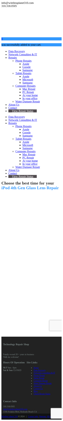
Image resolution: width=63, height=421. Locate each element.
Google (26, 67)
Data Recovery (16, 51)
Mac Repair (28, 88)
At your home (30, 95)
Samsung (27, 70)
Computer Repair (41, 381)
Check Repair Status (42, 394)
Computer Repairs (25, 85)
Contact (12, 107)
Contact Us (38, 388)
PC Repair (28, 92)
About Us (13, 104)
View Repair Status (22, 110)
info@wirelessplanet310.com (15, 409)
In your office (29, 98)
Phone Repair (39, 375)
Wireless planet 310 (9, 416)
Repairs (12, 57)
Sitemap (42, 416)
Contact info (33, 416)
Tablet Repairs (23, 73)
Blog (36, 391)
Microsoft (27, 79)
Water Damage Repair (27, 101)
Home (36, 367)
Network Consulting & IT (22, 54)
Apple (25, 63)
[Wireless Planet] (27, 32)
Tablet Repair (39, 378)
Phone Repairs (23, 60)
